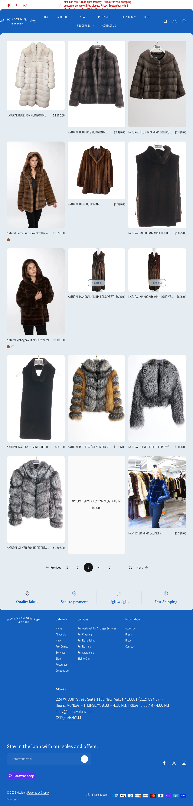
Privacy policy (13, 799)
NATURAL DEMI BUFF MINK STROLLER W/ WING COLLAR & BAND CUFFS (90, 204)
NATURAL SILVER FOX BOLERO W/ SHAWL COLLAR (148, 447)
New (58, 640)
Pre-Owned (62, 646)
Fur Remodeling (86, 640)
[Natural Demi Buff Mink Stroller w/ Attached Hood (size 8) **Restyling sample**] (36, 185)
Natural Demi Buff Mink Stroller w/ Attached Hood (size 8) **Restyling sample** (29, 233)
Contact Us (62, 671)
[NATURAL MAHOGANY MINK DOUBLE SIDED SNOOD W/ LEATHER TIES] (157, 185)
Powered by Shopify (38, 793)
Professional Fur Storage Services (97, 628)
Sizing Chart (85, 659)
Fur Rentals (84, 646)
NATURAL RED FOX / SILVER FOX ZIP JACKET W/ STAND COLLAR (89, 447)
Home (59, 628)
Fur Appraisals (86, 652)
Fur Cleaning (85, 634)
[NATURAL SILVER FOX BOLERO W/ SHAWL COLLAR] (157, 398)
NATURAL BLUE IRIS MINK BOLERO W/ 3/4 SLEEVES (148, 132)
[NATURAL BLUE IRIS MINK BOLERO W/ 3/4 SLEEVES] (157, 84)
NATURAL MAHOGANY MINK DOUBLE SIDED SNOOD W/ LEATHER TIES (149, 233)
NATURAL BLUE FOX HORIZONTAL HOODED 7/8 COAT (26, 115)
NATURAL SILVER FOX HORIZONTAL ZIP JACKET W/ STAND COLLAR (27, 548)
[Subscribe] (84, 759)
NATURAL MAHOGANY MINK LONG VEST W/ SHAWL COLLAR (151, 297)
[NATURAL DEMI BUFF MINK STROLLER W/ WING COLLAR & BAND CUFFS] (97, 170)
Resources (61, 665)
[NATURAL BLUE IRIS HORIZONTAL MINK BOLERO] (97, 84)
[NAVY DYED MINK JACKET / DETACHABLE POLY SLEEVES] (157, 492)
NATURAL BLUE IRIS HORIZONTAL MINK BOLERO (87, 132)
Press (128, 634)
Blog (58, 659)
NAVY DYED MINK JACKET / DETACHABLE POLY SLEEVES (145, 533)
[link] (110, 699)
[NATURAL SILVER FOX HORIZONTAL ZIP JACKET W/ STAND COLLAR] (36, 499)
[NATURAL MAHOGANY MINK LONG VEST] (97, 270)
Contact (129, 646)
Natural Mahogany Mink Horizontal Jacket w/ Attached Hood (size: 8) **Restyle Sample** (28, 340)
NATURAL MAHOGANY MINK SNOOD (27, 447)
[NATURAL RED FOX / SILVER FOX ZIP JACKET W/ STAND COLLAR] (97, 398)
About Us (61, 634)
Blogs (128, 640)
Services (60, 652)
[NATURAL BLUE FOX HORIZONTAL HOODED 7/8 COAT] (36, 75)
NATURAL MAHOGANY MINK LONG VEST (91, 297)
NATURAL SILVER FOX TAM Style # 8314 (96, 501)
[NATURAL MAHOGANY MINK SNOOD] (36, 398)
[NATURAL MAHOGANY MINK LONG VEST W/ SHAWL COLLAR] (157, 270)
